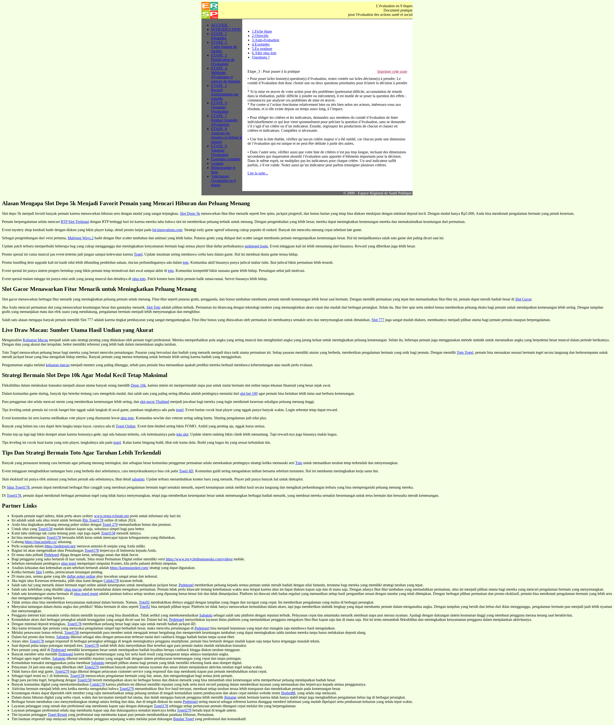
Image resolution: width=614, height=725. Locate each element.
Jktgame (230, 697)
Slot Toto (153, 307)
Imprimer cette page (392, 71)
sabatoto (138, 479)
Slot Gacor (523, 299)
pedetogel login (256, 246)
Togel (138, 254)
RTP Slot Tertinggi (75, 222)
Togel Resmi (57, 715)
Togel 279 (110, 524)
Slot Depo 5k (190, 213)
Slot (39, 572)
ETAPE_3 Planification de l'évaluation (223, 59)
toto (186, 262)
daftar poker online (81, 576)
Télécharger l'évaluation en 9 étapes (223, 180)
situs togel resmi (86, 594)
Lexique (217, 163)
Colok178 (111, 581)
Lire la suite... (258, 173)
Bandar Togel (183, 719)
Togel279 (91, 667)
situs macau (73, 589)
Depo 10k (138, 385)
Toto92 (144, 602)
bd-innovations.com (167, 230)
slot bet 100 (249, 393)
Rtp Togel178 (93, 520)
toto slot (182, 434)
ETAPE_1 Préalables (219, 36)
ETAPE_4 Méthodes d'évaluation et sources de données (225, 74)
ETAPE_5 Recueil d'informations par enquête (224, 92)
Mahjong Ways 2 (81, 238)
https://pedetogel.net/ (60, 546)
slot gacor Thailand (154, 402)
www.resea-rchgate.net (111, 516)
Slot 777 (378, 320)
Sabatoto (206, 615)
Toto (298, 463)
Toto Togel (465, 352)
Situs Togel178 (18, 487)
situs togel (68, 563)
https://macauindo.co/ (41, 542)
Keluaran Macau (35, 340)
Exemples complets (225, 159)
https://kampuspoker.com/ (129, 568)
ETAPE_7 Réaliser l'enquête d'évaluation (224, 120)
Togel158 (45, 529)
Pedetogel (51, 555)
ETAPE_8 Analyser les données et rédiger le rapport (226, 135)
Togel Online (126, 426)
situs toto (139, 279)
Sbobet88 (288, 693)
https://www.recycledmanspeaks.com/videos (199, 559)
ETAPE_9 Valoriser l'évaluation (219, 150)
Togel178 (14, 495)
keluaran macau (58, 365)
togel (179, 410)
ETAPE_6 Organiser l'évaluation (219, 107)
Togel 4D (186, 471)
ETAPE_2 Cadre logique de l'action (224, 46)
